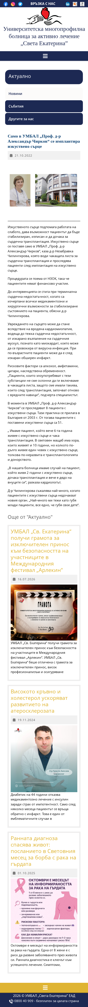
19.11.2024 (26, 720)
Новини (15, 93)
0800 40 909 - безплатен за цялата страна (46, 1001)
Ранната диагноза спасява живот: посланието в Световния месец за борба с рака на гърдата (43, 850)
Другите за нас (21, 119)
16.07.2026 (26, 579)
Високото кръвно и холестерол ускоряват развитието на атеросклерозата (39, 701)
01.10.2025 (26, 873)
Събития (16, 106)
